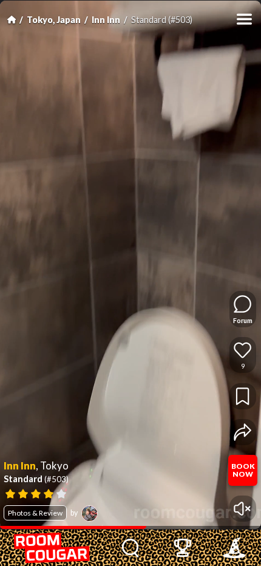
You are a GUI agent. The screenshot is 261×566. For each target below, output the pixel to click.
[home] (52, 548)
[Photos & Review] (114, 493)
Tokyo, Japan (54, 20)
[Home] (11, 19)
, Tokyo (52, 466)
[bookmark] (242, 396)
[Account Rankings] (182, 548)
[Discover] (131, 548)
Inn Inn (106, 20)
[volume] (242, 509)
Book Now (243, 470)
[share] (242, 432)
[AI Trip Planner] (234, 548)
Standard (36, 478)
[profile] (89, 513)
